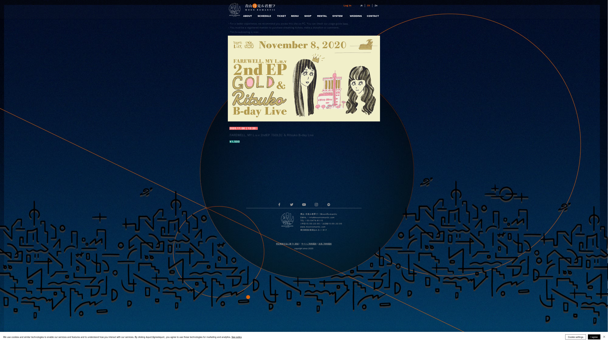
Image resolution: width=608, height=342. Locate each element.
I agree (594, 337)
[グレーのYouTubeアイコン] (304, 204)
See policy (236, 337)
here (345, 24)
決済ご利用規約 (325, 244)
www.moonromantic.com (313, 227)
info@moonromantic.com (322, 217)
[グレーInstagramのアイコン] (316, 204)
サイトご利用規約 (309, 244)
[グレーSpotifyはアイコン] (328, 204)
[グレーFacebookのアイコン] (279, 204)
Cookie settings (575, 337)
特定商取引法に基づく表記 (287, 244)
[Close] (604, 336)
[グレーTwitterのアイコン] (291, 204)
